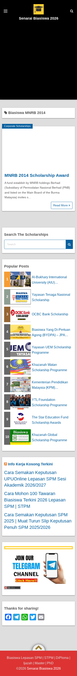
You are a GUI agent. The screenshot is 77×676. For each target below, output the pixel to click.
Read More (61, 205)
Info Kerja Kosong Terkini (30, 464)
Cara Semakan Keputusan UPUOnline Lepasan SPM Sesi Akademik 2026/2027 (35, 479)
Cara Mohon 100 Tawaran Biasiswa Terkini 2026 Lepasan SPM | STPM (35, 500)
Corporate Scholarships (17, 126)
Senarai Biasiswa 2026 (38, 18)
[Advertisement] (38, 61)
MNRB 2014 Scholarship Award (37, 175)
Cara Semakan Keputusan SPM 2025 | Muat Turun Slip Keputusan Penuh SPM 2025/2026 (37, 521)
